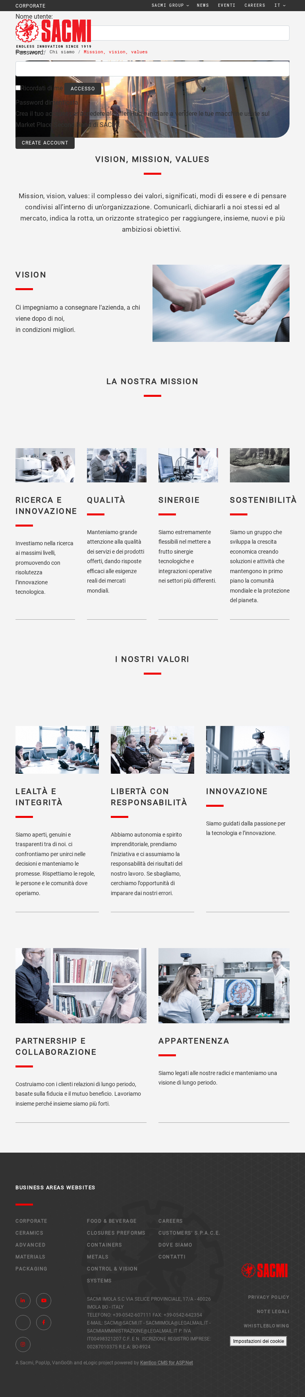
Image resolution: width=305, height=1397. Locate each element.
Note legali (273, 1311)
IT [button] (277, 5)
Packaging (31, 1269)
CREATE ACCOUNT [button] (45, 143)
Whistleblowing (267, 1326)
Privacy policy (269, 1297)
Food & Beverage (112, 1221)
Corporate (31, 1221)
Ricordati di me (42, 88)
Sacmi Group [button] (168, 5)
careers (255, 5)
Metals (97, 1257)
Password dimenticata (46, 102)
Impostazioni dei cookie (258, 1341)
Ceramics (29, 1233)
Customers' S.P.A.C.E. (189, 1233)
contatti (171, 1257)
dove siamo (175, 1245)
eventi (227, 5)
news (203, 5)
